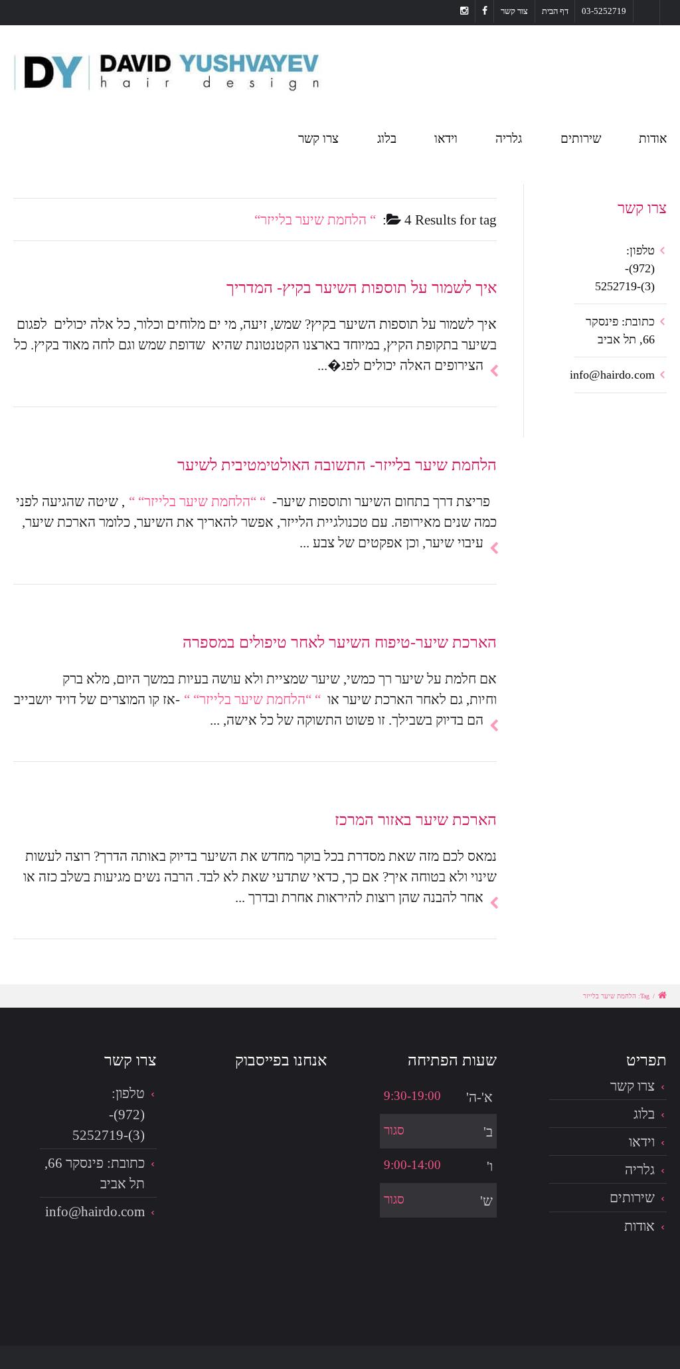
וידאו (446, 138)
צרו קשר (318, 138)
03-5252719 (604, 11)
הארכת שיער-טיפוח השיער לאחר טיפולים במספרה (340, 642)
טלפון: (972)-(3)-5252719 (625, 268)
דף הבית (555, 11)
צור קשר (514, 11)
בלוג (386, 138)
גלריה (508, 138)
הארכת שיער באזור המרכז (416, 819)
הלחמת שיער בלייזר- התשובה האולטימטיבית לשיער (337, 465)
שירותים (580, 138)
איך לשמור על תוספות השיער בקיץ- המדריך (361, 287)
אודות (653, 138)
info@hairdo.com (612, 374)
